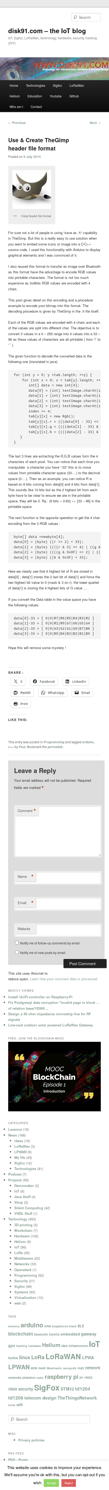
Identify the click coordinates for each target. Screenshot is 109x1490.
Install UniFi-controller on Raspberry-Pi (40, 996)
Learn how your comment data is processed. (64, 978)
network (92, 1368)
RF (81, 1378)
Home (14, 85)
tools (11, 1405)
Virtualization (25, 1297)
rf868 (12, 1389)
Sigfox (57, 85)
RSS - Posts (18, 1459)
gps (11, 1345)
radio (40, 1378)
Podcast (14, 1174)
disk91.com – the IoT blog (47, 30)
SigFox (47, 1387)
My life (19, 1157)
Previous (17, 122)
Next (95, 122)
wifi (19, 1404)
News (12, 1135)
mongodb (69, 1368)
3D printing (23, 1224)
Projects (15, 1179)
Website (24, 928)
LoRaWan (77, 85)
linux (24, 1357)
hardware (34, 1346)
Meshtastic (54, 1368)
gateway (88, 1334)
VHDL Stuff (23, 1213)
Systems (21, 1291)
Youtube (56, 96)
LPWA (88, 1358)
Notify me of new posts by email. (43, 952)
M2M (34, 1368)
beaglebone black (64, 1326)
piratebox (28, 1377)
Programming (54, 742)
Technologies (35, 85)
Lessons (15, 1129)
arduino (88, 742)
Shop (18, 1202)
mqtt (81, 1368)
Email (26, 903)
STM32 (67, 1389)
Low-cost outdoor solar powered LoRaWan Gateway (50, 1024)
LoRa (18, 1252)
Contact (36, 106)
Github (74, 96)
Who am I (16, 106)
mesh (42, 1368)
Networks (21, 1263)
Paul (22, 746)
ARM (47, 1326)
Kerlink (13, 1358)
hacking (21, 1346)
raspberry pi (61, 1376)
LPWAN (20, 1151)
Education (35, 96)
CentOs (54, 1334)
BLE (81, 1326)
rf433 (88, 1377)
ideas (18, 1140)
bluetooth (41, 1334)
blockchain (20, 1333)
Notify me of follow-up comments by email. (50, 943)
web (17, 1303)
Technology (17, 1218)
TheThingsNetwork (77, 1397)
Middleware (23, 1258)
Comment (27, 810)
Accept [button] (51, 1483)
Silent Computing (28, 1207)
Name (26, 876)
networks (14, 1377)
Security (21, 1280)
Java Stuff (22, 1196)
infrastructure (78, 1346)
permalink (55, 746)
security (25, 1389)
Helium (15, 96)
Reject (69, 1483)
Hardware (22, 1235)
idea (64, 1345)
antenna (14, 1326)
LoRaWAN (63, 1356)
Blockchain (23, 1230)
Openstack (22, 1269)
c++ (11, 746)
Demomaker (24, 1185)
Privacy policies (31, 1440)
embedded (70, 1334)
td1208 (15, 1397)
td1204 (82, 1388)
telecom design (40, 1397)
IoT (16, 1191)
